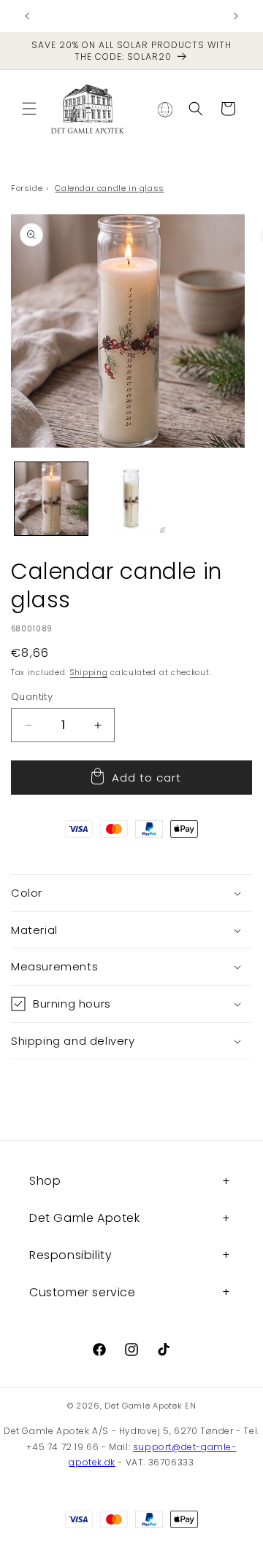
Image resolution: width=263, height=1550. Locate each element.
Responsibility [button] (70, 1255)
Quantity (32, 697)
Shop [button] (45, 1180)
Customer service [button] (82, 1292)
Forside (26, 188)
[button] (29, 109)
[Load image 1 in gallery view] (51, 498)
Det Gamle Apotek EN (150, 1405)
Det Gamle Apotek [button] (84, 1218)
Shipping (89, 672)
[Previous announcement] (27, 16)
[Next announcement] (236, 16)
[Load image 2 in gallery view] (131, 498)
